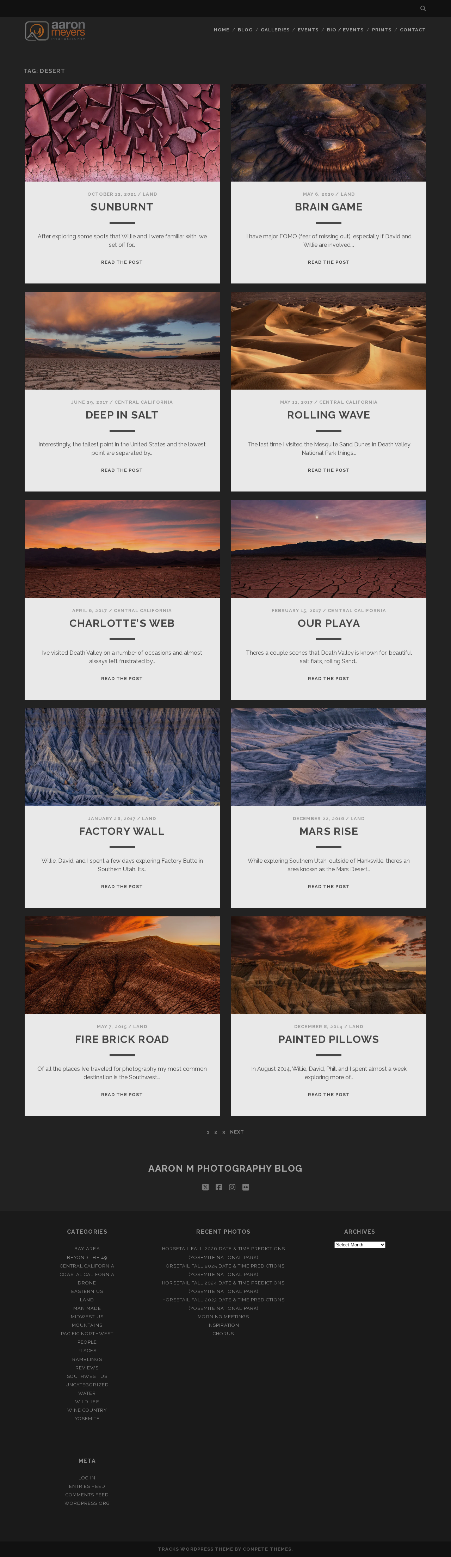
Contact (413, 29)
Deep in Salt (122, 415)
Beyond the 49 (87, 1257)
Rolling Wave (328, 415)
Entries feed (87, 1486)
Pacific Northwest (87, 1333)
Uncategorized (87, 1384)
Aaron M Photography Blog (225, 1168)
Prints (381, 29)
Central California (144, 402)
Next (237, 1132)
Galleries (275, 29)
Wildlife (87, 1401)
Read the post (122, 262)
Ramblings (87, 1359)
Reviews (87, 1367)
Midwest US (87, 1316)
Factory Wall (122, 831)
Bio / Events (345, 29)
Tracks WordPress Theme (195, 1549)
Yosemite (87, 1418)
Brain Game (329, 207)
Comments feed (87, 1494)
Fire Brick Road (122, 1039)
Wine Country (87, 1410)
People (87, 1342)
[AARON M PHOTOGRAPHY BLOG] (55, 37)
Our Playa (329, 623)
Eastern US (87, 1291)
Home (221, 29)
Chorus (223, 1333)
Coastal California (87, 1274)
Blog (245, 29)
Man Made (87, 1308)
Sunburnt (122, 207)
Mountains (87, 1325)
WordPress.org (87, 1503)
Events (308, 29)
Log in (87, 1477)
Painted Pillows (328, 1039)
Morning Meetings (223, 1316)
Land (150, 194)
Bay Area (87, 1248)
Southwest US (87, 1376)
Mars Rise (328, 831)
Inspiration (223, 1325)
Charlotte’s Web (122, 623)
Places (87, 1350)
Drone (87, 1283)
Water (87, 1393)
